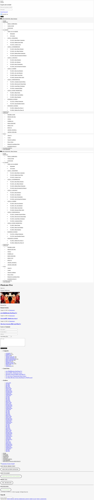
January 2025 (8, 403)
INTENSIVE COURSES (13, 105)
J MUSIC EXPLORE (10, 356)
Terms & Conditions (12, 139)
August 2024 (8, 409)
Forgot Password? (4, 11)
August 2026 (8, 382)
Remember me (5, 14)
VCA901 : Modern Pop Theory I (16, 108)
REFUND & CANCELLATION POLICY (12, 461)
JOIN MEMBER (6, 149)
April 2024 (8, 414)
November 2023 (9, 419)
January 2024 (8, 417)
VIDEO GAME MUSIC (41, 498)
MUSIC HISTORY (12, 123)
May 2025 (8, 399)
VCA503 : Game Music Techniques (17, 86)
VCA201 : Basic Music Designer (17, 49)
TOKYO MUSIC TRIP (11, 498)
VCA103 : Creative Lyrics (15, 44)
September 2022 (9, 436)
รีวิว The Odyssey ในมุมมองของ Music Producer (16, 376)
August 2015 (8, 441)
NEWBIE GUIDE (11, 114)
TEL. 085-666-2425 (6, 482)
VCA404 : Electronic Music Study (17, 77)
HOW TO (10, 127)
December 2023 (9, 418)
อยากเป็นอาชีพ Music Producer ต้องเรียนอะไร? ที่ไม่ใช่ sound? (19, 377)
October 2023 (8, 421)
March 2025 (8, 401)
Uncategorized (9, 366)
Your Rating (3, 336)
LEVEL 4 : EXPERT (12, 68)
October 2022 (8, 434)
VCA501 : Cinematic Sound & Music (18, 81)
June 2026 (8, 385)
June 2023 (8, 425)
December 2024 (9, 404)
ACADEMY (5, 29)
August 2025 (8, 395)
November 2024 (9, 406)
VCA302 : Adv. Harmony (15, 62)
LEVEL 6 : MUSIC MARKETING (15, 90)
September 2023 (9, 422)
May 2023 (8, 426)
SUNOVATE (10, 28)
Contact (9, 137)
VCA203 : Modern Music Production (17, 53)
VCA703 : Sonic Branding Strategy (17, 103)
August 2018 (8, 438)
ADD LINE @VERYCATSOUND (10, 469)
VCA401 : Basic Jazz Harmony (16, 70)
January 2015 (8, 443)
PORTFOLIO (6, 111)
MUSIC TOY (10, 125)
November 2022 (9, 433)
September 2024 (9, 408)
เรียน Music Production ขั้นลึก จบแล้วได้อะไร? (11, 324)
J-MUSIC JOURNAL (12, 130)
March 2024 (8, 415)
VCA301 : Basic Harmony (15, 59)
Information (12, 33)
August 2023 (8, 423)
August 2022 (8, 437)
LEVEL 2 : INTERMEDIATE (14, 46)
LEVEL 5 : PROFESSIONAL (14, 79)
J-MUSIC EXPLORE (12, 132)
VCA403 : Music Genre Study (16, 75)
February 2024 (9, 416)
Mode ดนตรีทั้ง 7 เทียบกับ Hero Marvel (9, 318)
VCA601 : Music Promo (15, 92)
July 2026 (8, 384)
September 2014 (9, 447)
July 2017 (8, 440)
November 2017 (9, 439)
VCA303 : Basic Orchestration (16, 64)
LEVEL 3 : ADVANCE (12, 57)
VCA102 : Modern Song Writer (16, 42)
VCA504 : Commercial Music (16, 88)
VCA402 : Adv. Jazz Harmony (16, 73)
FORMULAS (10, 121)
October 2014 (8, 446)
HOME (4, 21)
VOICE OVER (11, 26)
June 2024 (8, 411)
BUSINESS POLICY (12, 146)
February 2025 (9, 402)
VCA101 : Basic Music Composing (17, 40)
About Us (10, 135)
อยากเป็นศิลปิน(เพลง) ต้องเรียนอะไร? (9, 313)
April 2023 (8, 427)
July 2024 (8, 410)
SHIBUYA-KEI (33, 498)
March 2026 (8, 387)
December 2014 (9, 444)
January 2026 (8, 389)
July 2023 (8, 424)
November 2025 (9, 392)
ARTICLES (5, 113)
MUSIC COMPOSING (12, 23)
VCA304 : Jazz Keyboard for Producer (18, 66)
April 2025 (8, 400)
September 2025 (9, 394)
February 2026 (9, 388)
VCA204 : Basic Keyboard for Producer (18, 55)
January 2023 (8, 431)
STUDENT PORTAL (7, 148)
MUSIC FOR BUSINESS (11, 359)
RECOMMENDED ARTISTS (23, 498)
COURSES (8, 353)
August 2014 (8, 448)
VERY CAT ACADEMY (13, 31)
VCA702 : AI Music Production (16, 101)
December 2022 (9, 432)
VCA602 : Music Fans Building (16, 94)
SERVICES (5, 22)
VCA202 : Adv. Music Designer (16, 51)
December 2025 (9, 390)
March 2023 (8, 429)
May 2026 (8, 386)
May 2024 (8, 412)
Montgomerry (12, 310)
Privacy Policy (10, 142)
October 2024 (8, 407)
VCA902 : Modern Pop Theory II (17, 110)
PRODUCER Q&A (12, 116)
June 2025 (8, 397)
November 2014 (9, 445)
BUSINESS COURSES (12, 99)
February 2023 (9, 430)
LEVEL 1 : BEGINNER (13, 38)
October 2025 (8, 393)
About (4, 133)
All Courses (12, 35)
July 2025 (8, 396)
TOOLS (9, 119)
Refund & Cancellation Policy (14, 144)
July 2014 (8, 449)
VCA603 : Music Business (15, 97)
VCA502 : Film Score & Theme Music (18, 84)
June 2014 (8, 451)
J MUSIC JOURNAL (10, 358)
